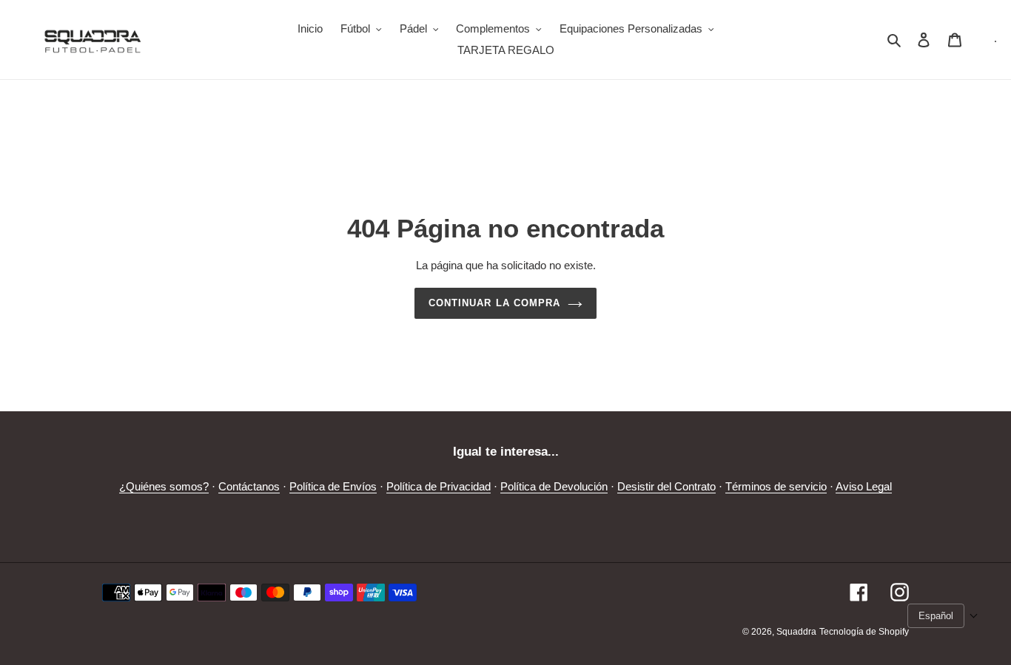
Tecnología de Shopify (864, 632)
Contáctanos (249, 486)
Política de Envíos (333, 486)
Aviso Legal (864, 486)
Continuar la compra (494, 302)
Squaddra (796, 632)
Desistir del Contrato (666, 486)
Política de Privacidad (438, 486)
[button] (943, 616)
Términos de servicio (776, 486)
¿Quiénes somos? (164, 486)
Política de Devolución (554, 486)
